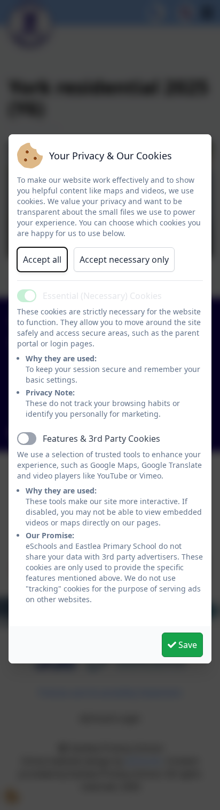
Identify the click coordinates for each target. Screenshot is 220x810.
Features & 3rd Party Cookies (101, 438)
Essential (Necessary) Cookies (102, 296)
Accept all (42, 259)
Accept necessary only (124, 259)
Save (186, 645)
